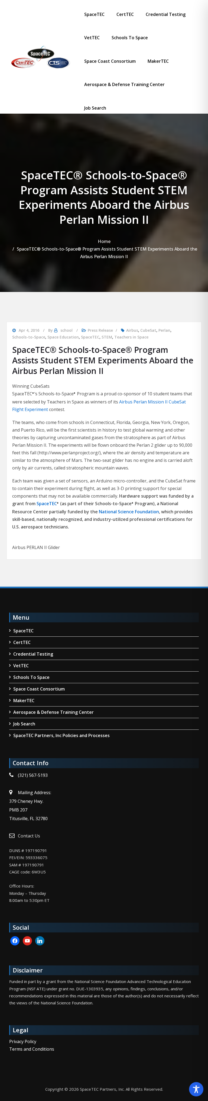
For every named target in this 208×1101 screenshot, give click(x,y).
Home (104, 241)
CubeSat (148, 330)
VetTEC (92, 38)
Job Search (95, 108)
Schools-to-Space (28, 337)
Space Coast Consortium (110, 61)
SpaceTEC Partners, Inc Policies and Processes (61, 735)
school (66, 330)
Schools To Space (130, 38)
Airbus (132, 330)
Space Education (63, 337)
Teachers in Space (131, 337)
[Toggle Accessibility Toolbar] (196, 1089)
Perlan (164, 330)
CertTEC (125, 14)
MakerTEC (158, 61)
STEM (107, 337)
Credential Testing (166, 14)
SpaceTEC (94, 14)
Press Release (100, 330)
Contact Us (29, 836)
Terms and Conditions (31, 1049)
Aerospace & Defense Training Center (124, 84)
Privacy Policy (22, 1041)
